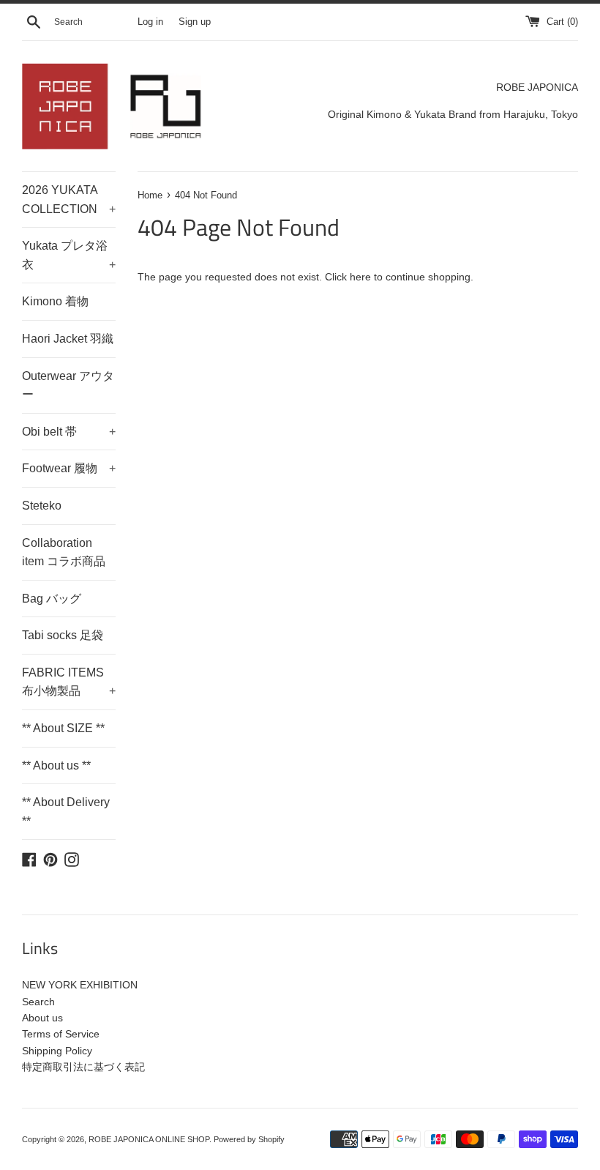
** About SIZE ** (63, 728)
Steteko (41, 505)
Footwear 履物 (69, 468)
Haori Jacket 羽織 (67, 338)
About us (42, 1018)
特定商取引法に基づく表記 (83, 1067)
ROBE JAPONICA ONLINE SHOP (149, 1139)
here (360, 277)
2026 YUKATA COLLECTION (69, 199)
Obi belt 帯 (69, 431)
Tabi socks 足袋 (62, 635)
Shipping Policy (57, 1051)
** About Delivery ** (66, 811)
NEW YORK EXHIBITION (80, 985)
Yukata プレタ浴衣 (69, 255)
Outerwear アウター (68, 385)
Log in (150, 22)
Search (38, 1001)
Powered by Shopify (249, 1139)
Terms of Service (61, 1034)
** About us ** (56, 765)
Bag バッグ (51, 598)
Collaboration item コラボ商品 (63, 552)
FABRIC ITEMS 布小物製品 (69, 682)
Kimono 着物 (55, 301)
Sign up (195, 22)
